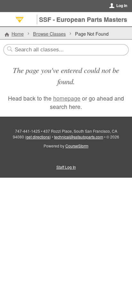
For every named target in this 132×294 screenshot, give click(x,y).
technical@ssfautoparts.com (78, 136)
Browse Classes (49, 33)
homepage (66, 98)
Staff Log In (66, 167)
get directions (38, 136)
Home (18, 33)
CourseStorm (76, 145)
